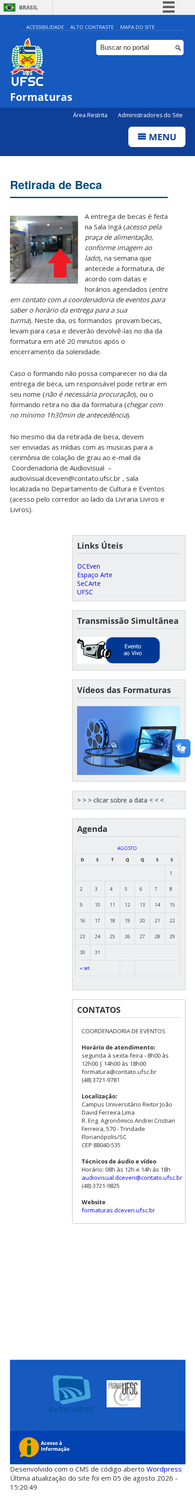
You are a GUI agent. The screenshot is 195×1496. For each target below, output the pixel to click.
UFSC (85, 592)
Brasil (28, 7)
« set (85, 968)
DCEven (88, 566)
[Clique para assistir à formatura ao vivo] (118, 661)
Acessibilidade (45, 27)
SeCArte (89, 583)
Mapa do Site (137, 27)
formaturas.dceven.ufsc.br (118, 1210)
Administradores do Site (150, 115)
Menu (161, 137)
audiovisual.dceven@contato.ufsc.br (132, 1177)
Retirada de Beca (56, 184)
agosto (127, 848)
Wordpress (164, 1468)
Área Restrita (91, 115)
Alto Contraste (92, 27)
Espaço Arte (94, 574)
